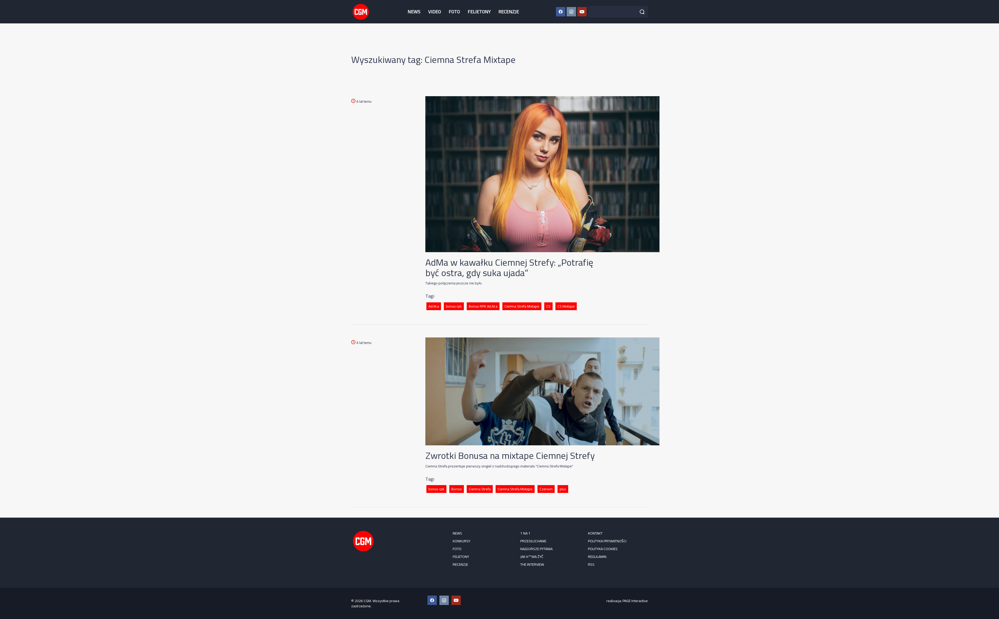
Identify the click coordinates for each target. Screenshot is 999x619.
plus (563, 489)
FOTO (454, 11)
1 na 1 (525, 533)
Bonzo (456, 489)
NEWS (414, 11)
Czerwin (546, 489)
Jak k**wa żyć (531, 556)
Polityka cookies (603, 548)
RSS (591, 564)
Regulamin (597, 556)
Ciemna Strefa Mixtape (521, 306)
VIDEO (434, 11)
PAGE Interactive (635, 600)
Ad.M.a (433, 306)
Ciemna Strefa (480, 489)
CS (548, 306)
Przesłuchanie (533, 541)
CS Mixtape (566, 306)
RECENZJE (508, 11)
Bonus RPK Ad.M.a (483, 306)
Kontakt (595, 533)
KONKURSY (461, 541)
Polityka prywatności (607, 541)
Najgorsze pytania (536, 548)
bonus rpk (454, 306)
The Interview (532, 564)
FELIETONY (479, 11)
